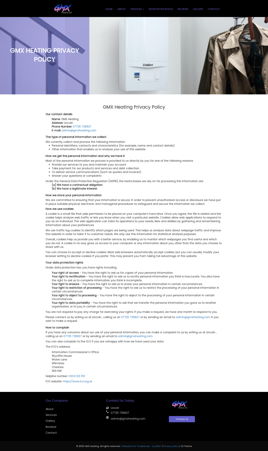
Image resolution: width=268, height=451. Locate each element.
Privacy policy (171, 446)
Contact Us (182, 419)
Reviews (183, 9)
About (121, 9)
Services (51, 415)
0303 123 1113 (77, 376)
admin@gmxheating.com (79, 130)
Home (109, 9)
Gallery (198, 9)
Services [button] (137, 9)
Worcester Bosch (161, 9)
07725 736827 (82, 126)
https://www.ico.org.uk (77, 381)
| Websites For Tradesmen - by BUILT (141, 446)
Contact (214, 9)
